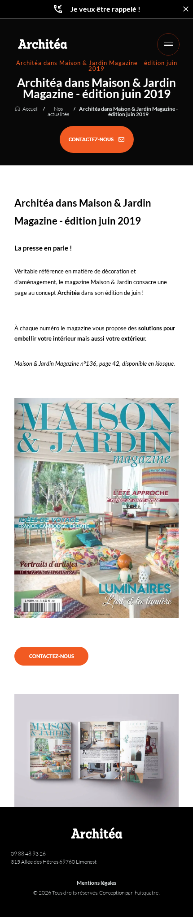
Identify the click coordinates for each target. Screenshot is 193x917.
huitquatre (147, 892)
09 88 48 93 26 (28, 853)
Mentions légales (96, 882)
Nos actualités (58, 111)
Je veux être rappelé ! (105, 8)
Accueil (30, 109)
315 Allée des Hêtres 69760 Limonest (53, 861)
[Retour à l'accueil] (42, 43)
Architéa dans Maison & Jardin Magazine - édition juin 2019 (128, 111)
